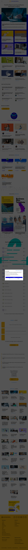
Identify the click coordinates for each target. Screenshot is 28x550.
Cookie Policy (21, 270)
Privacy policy (17, 270)
